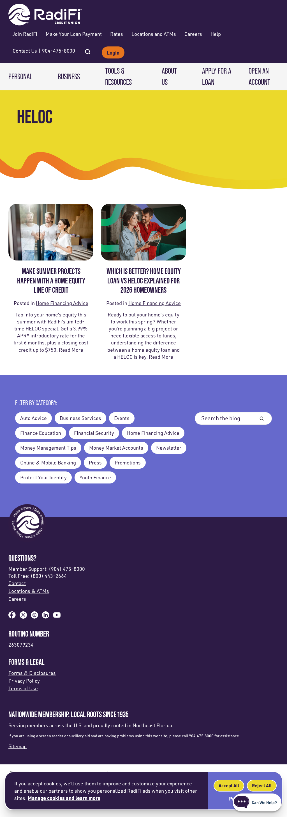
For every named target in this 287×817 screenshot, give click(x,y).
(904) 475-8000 (67, 569)
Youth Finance (95, 477)
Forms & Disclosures (32, 673)
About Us (169, 76)
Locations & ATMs (28, 591)
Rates (116, 34)
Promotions (128, 462)
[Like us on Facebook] (12, 617)
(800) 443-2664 (49, 576)
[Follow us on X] (23, 617)
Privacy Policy (24, 681)
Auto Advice (33, 418)
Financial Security (94, 433)
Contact (17, 583)
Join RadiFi (25, 34)
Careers (193, 34)
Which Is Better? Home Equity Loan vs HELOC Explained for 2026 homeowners (143, 280)
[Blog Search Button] (262, 418)
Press (95, 462)
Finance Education (40, 433)
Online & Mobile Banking (48, 462)
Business (69, 76)
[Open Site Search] (88, 50)
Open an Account (259, 76)
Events (121, 418)
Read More (71, 350)
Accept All (229, 785)
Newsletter (168, 448)
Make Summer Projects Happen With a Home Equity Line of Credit (51, 280)
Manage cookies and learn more (64, 798)
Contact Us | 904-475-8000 (44, 51)
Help (215, 34)
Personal (20, 76)
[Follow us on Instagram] (34, 617)
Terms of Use (23, 688)
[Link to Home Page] (45, 15)
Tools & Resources (118, 76)
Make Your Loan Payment (74, 34)
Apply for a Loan (216, 76)
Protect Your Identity (43, 477)
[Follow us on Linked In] (45, 617)
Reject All (262, 785)
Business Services (80, 418)
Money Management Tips (48, 448)
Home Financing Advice (62, 303)
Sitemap (17, 746)
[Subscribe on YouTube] (57, 617)
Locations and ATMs (153, 34)
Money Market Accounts (116, 448)
